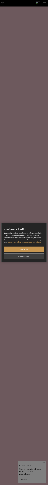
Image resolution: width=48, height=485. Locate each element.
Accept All (24, 249)
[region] (24, 242)
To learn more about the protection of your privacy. (24, 242)
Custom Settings (24, 256)
